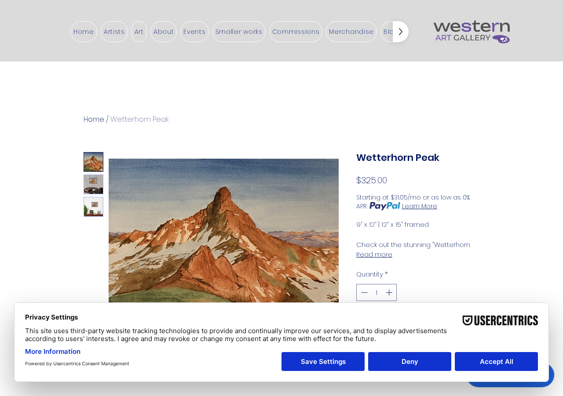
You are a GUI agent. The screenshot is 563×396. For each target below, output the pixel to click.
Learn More (419, 206)
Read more (374, 254)
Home (94, 119)
